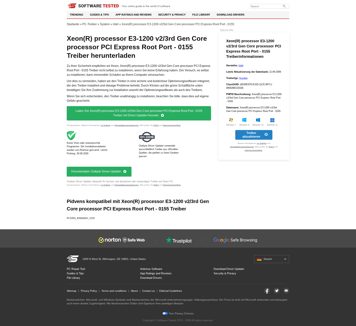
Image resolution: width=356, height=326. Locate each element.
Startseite (73, 24)
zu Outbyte (105, 125)
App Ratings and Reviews (133, 14)
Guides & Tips (99, 14)
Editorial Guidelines (170, 290)
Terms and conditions (113, 290)
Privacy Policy (89, 290)
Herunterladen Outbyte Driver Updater (96, 171)
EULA (156, 125)
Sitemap (71, 290)
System (105, 24)
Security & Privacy (172, 14)
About (134, 290)
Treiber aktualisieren (251, 134)
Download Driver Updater (229, 268)
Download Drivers (230, 14)
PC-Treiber (89, 24)
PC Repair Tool (76, 268)
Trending (76, 14)
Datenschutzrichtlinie (172, 125)
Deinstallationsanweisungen (127, 125)
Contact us (148, 290)
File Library (201, 14)
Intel (115, 24)
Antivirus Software (151, 268)
